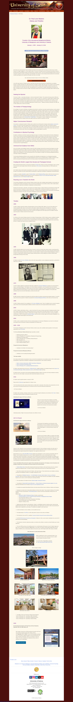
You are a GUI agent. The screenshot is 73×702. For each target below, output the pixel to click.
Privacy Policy (37, 664)
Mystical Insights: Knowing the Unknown (38, 480)
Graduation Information (21, 642)
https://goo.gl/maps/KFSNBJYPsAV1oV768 (45, 542)
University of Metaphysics (43, 285)
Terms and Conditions (26, 664)
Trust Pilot (26, 512)
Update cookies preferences (5, 701)
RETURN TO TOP (13, 659)
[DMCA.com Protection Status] (40, 694)
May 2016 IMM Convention (27, 453)
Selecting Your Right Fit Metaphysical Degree (26, 495)
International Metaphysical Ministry (40, 297)
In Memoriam (21, 382)
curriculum (36, 164)
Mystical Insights (26, 176)
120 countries (22, 329)
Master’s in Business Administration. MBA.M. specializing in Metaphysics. (29, 363)
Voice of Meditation (46, 663)
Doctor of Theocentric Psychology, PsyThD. (24, 364)
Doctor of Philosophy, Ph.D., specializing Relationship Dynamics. (27, 365)
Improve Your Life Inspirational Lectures (37, 484)
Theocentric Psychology (54, 663)
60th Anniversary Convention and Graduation (27, 518)
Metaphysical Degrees (14, 13)
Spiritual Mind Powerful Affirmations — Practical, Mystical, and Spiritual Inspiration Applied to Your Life (40, 483)
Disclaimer (32, 664)
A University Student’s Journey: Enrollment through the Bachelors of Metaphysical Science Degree (35, 496)
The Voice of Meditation (25, 260)
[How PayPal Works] (36, 671)
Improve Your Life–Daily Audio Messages (46, 175)
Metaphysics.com (18, 663)
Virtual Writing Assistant (33, 491)
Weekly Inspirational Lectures (28, 369)
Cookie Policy (42, 664)
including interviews (33, 368)
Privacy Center (47, 664)
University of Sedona (30, 314)
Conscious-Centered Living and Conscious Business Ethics (42, 515)
